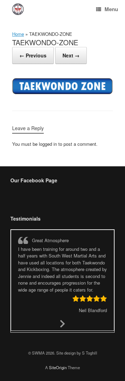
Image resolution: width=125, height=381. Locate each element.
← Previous (33, 55)
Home (18, 34)
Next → (71, 55)
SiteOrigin (58, 367)
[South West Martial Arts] (18, 9)
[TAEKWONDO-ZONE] (62, 92)
